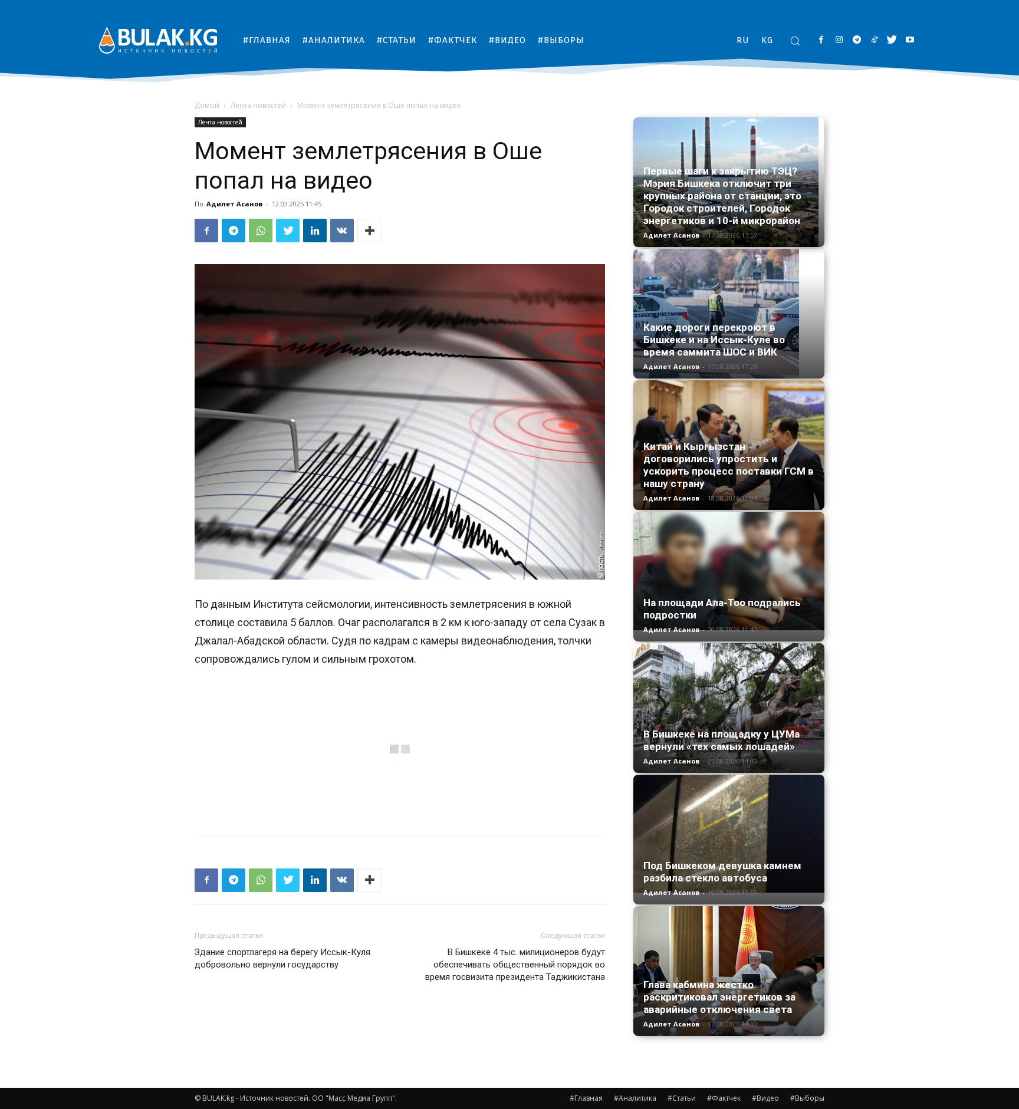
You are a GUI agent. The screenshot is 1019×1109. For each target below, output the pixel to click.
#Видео (765, 1098)
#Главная (586, 1098)
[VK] (342, 230)
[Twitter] (892, 40)
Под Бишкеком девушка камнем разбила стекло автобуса (722, 872)
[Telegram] (856, 40)
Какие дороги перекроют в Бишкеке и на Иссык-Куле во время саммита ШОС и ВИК (714, 339)
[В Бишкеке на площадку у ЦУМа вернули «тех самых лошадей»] (728, 708)
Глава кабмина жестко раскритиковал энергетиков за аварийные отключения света (719, 997)
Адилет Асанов (234, 203)
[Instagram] (839, 40)
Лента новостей (258, 105)
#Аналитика (635, 1098)
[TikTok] (874, 40)
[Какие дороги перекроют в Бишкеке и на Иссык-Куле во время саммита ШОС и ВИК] (728, 314)
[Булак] (158, 40)
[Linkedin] (315, 230)
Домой (207, 105)
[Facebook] (821, 40)
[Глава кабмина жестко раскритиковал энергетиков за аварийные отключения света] (728, 971)
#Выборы (807, 1098)
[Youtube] (909, 40)
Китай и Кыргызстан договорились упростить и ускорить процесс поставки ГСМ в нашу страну (728, 464)
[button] (795, 41)
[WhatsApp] (260, 230)
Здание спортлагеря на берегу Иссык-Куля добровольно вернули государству (282, 958)
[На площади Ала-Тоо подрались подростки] (728, 571)
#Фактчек (724, 1098)
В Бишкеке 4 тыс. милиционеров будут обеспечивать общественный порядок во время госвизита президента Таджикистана (515, 964)
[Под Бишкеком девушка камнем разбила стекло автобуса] (728, 834)
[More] (369, 230)
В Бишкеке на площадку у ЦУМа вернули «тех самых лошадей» (721, 740)
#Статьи (682, 1098)
